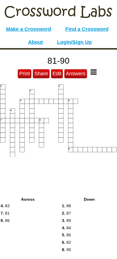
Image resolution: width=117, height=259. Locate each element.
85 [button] (66, 235)
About (35, 42)
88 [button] (66, 206)
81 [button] (5, 213)
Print (24, 73)
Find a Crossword (86, 29)
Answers (75, 73)
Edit (57, 73)
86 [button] (5, 220)
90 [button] (66, 249)
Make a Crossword (28, 29)
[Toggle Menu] (94, 72)
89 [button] (66, 220)
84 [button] (66, 228)
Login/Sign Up (74, 42)
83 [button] (5, 206)
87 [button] (66, 213)
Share (41, 73)
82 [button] (66, 242)
